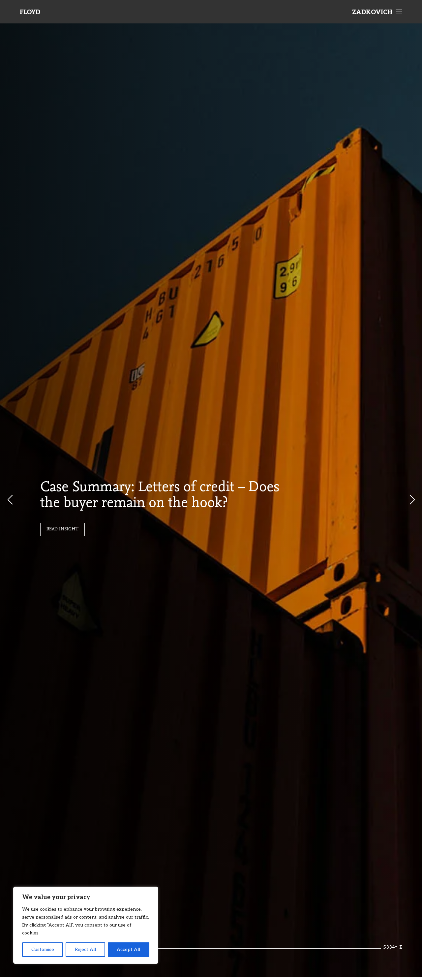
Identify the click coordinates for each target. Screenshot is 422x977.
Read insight (62, 529)
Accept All (128, 949)
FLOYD (30, 12)
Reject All (85, 949)
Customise (42, 949)
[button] (412, 499)
